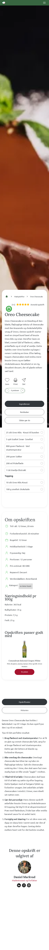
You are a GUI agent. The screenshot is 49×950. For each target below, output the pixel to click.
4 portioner (15, 390)
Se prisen (24, 672)
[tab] (24, 404)
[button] (42, 432)
